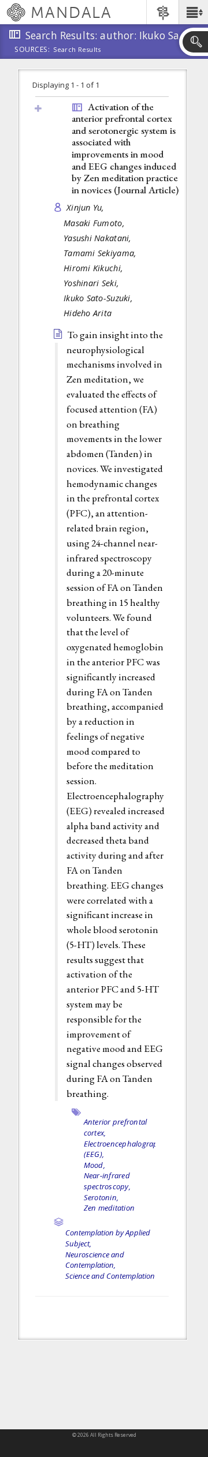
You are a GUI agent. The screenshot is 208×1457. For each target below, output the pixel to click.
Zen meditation (109, 1208)
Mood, (94, 1165)
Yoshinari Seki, (92, 283)
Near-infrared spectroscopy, (107, 1181)
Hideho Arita (88, 313)
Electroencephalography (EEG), (125, 1149)
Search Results (77, 50)
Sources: (32, 50)
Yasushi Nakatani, (99, 238)
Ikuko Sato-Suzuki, (99, 298)
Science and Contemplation (110, 1276)
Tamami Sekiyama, (101, 253)
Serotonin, (101, 1197)
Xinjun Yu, (86, 207)
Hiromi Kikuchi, (94, 268)
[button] (193, 12)
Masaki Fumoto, (95, 223)
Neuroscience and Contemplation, (94, 1260)
